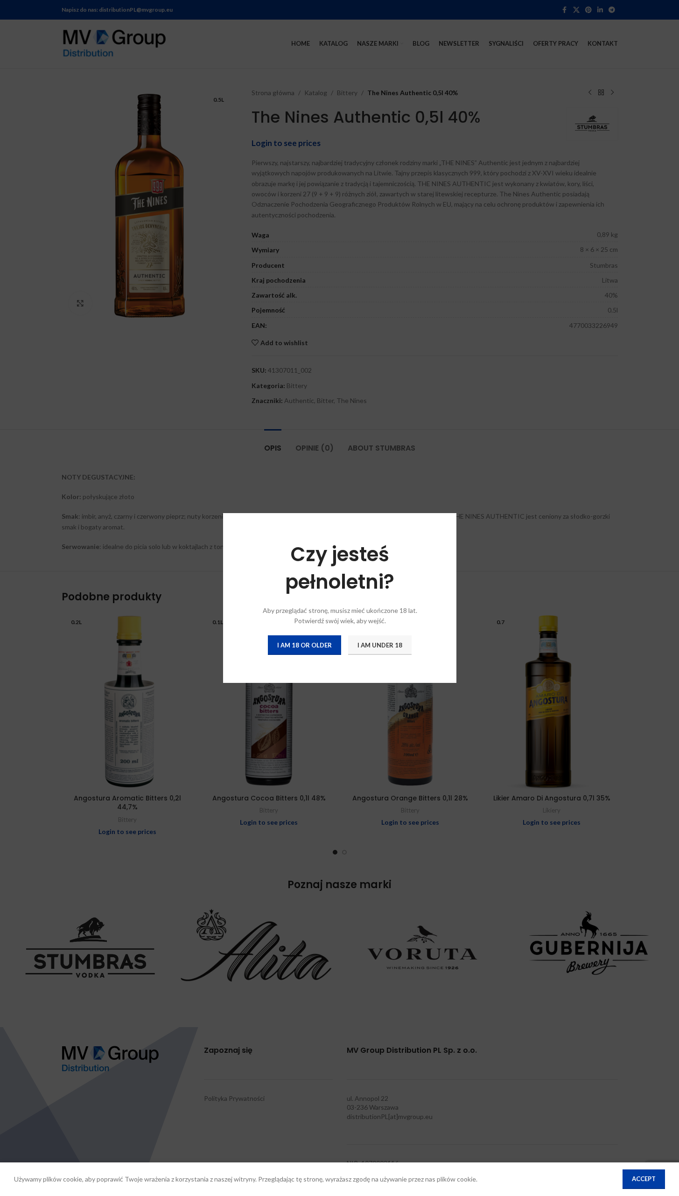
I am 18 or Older (304, 644)
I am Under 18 (379, 644)
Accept (644, 1178)
